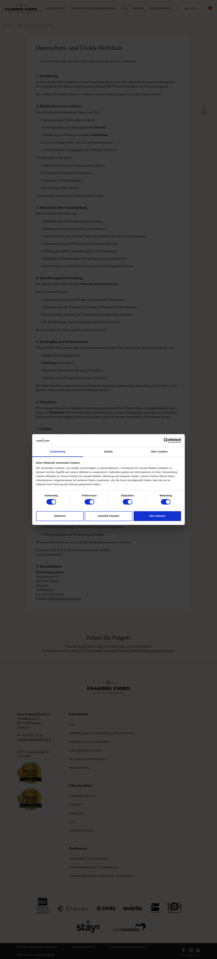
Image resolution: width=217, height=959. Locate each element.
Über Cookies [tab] (159, 451)
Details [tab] (108, 451)
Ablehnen (59, 516)
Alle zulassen (157, 516)
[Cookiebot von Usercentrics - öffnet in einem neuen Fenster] (166, 440)
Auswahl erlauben (108, 516)
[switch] (86, 502)
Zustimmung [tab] (57, 451)
